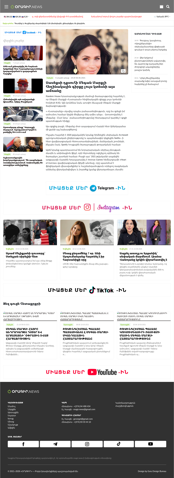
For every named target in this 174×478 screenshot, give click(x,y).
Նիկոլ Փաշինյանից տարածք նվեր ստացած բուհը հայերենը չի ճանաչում (151, 81)
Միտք (11, 422)
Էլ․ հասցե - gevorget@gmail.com (77, 419)
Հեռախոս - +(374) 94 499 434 (76, 406)
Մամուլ (11, 406)
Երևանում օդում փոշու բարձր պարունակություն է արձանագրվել (115, 16)
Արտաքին (13, 412)
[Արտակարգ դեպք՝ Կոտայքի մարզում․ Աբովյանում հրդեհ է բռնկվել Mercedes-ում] (23, 114)
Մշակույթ (13, 425)
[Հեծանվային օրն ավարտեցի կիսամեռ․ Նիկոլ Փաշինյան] (23, 86)
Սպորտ (12, 415)
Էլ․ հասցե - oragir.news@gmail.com (78, 409)
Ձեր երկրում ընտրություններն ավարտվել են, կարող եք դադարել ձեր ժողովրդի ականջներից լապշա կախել (150, 64)
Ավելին (11, 428)
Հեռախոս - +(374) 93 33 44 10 (76, 422)
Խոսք (11, 419)
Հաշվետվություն (124, 406)
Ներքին (7, 63)
